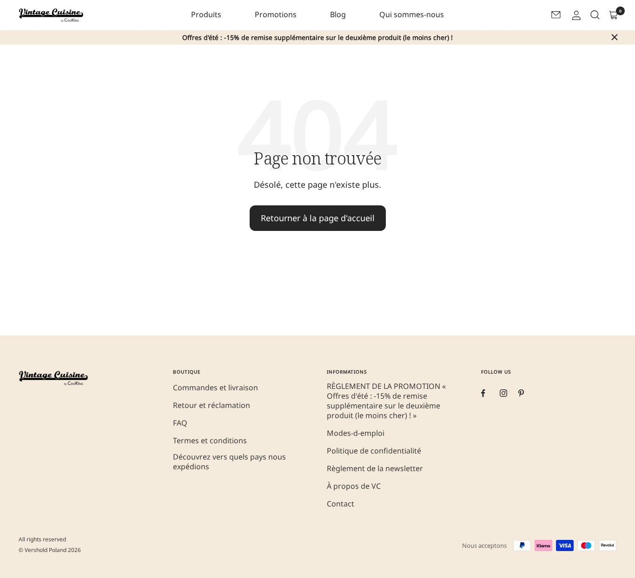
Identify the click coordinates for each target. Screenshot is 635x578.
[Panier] (612, 15)
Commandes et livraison (215, 388)
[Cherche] (594, 15)
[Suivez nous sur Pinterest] (527, 393)
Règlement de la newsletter (375, 468)
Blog (338, 15)
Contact (340, 504)
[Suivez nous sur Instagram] (509, 393)
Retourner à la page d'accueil (318, 217)
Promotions (276, 15)
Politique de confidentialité (374, 451)
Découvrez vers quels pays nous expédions (229, 462)
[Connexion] (575, 15)
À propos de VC (354, 486)
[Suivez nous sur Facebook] (490, 393)
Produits (206, 15)
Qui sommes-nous (411, 15)
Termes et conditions (210, 441)
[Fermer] (614, 37)
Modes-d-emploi (355, 433)
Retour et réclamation (211, 405)
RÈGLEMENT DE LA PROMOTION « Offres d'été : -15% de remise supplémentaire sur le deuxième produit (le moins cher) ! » (386, 400)
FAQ (180, 423)
